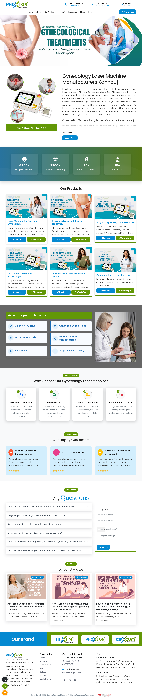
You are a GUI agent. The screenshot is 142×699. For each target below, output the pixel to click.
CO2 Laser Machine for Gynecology (20, 275)
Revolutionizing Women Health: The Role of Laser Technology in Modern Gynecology (113, 606)
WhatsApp (37, 239)
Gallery (43, 672)
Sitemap (43, 675)
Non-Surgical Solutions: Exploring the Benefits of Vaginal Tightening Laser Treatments (70, 606)
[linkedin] (129, 5)
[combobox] (101, 529)
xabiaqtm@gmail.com (104, 5)
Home (30, 12)
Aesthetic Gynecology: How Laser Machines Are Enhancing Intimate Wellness (25, 606)
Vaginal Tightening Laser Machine (115, 222)
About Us (69, 138)
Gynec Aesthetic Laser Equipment (114, 275)
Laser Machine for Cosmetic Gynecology (23, 222)
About (38, 12)
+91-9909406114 (74, 5)
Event (63, 12)
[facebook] (123, 5)
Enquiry (17, 239)
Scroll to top (5, 350)
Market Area (45, 679)
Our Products (50, 12)
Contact (91, 12)
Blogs (82, 12)
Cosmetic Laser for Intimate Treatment (67, 222)
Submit (102, 547)
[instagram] (125, 5)
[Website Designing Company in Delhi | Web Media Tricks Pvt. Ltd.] (104, 695)
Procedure (72, 12)
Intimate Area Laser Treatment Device (69, 275)
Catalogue (129, 12)
